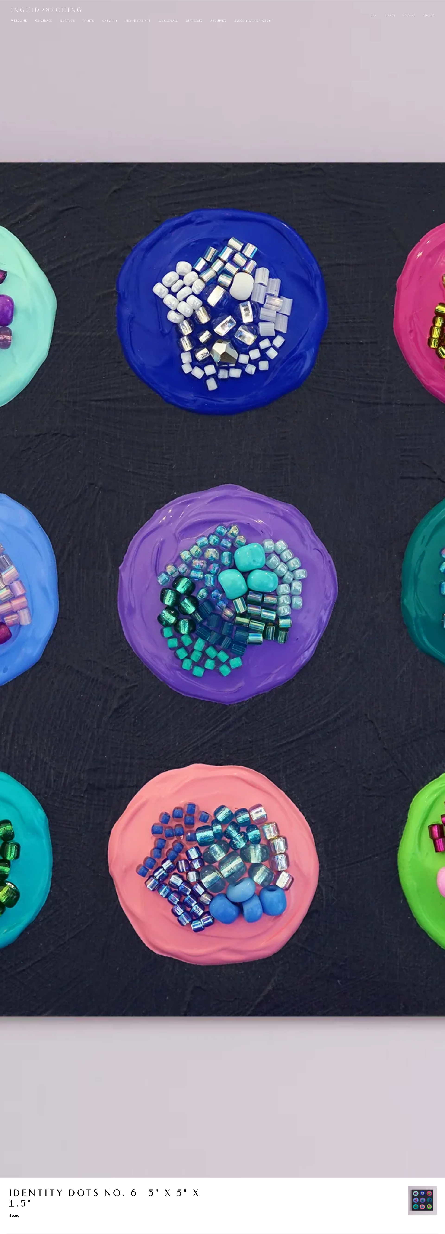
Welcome (19, 20)
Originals (43, 20)
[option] (422, 1200)
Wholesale (168, 20)
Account (409, 15)
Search (390, 15)
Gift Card (194, 20)
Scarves (67, 20)
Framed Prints (138, 20)
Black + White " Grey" (253, 20)
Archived (218, 20)
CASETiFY (110, 20)
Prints (88, 20)
